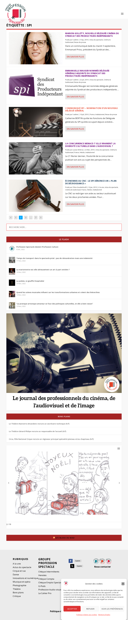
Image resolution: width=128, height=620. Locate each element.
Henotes (42, 575)
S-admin (75, 40)
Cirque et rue (19, 570)
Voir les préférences (112, 609)
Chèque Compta (46, 578)
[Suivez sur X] (72, 566)
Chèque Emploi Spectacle (50, 582)
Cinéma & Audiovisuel (73, 190)
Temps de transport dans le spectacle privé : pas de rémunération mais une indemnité (54, 258)
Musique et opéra (21, 581)
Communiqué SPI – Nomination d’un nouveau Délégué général (91, 109)
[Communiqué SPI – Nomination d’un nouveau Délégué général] (36, 122)
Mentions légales (104, 615)
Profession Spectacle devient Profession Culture (37, 247)
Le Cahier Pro (44, 593)
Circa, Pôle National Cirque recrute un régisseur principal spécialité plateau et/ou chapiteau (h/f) (51, 439)
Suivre (77, 561)
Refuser (90, 609)
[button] (123, 584)
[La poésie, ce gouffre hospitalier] (12, 283)
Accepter (72, 609)
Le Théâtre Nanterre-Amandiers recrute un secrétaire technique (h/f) (39, 424)
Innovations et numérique (25, 578)
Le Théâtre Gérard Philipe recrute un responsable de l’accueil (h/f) (37, 431)
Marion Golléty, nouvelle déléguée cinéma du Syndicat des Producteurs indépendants (92, 34)
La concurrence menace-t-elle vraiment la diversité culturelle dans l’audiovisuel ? (90, 145)
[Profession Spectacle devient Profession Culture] (12, 248)
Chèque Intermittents (48, 571)
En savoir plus (75, 56)
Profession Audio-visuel (50, 589)
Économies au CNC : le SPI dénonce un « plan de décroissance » (91, 182)
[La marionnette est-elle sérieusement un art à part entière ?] (12, 271)
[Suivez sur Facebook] (71, 561)
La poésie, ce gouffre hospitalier (30, 281)
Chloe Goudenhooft (79, 187)
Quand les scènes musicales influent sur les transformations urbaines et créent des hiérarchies (58, 292)
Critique (17, 596)
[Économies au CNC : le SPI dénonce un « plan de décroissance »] (36, 196)
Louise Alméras (77, 150)
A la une (101, 187)
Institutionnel (99, 114)
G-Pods (42, 586)
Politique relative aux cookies (86, 615)
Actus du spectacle (96, 40)
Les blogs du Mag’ (65, 538)
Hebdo (82, 152)
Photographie (19, 585)
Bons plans (64, 416)
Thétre (17, 589)
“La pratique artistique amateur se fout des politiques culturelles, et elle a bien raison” (54, 304)
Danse (16, 574)
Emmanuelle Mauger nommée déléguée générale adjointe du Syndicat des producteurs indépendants (87, 73)
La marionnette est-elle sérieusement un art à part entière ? (43, 269)
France (92, 114)
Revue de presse (80, 42)
